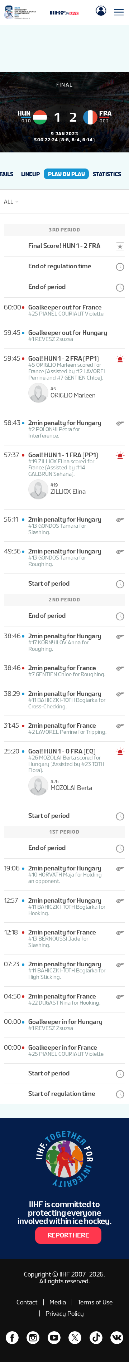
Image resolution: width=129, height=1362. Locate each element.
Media (57, 1302)
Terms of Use (95, 1302)
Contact (26, 1302)
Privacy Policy (65, 1313)
